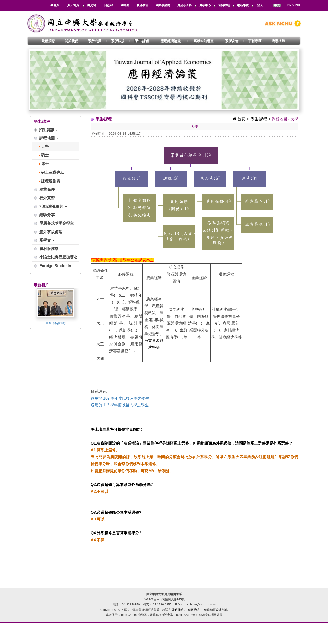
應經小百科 (184, 5)
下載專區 (255, 41)
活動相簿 (278, 41)
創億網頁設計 (212, 609)
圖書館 (125, 5)
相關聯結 (224, 5)
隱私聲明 (177, 609)
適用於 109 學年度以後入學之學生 (120, 398)
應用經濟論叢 (171, 41)
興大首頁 (73, 5)
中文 (277, 5)
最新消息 (48, 41)
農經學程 (142, 5)
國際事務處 (163, 5)
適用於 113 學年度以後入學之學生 (120, 405)
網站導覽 (243, 5)
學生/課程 (142, 41)
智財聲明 (193, 609)
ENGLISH (293, 5)
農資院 (91, 5)
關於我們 (71, 41)
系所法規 (118, 41)
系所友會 (232, 41)
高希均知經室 (204, 41)
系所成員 (94, 41)
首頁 (241, 119)
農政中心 (205, 5)
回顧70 (108, 5)
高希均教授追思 (56, 323)
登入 (260, 5)
